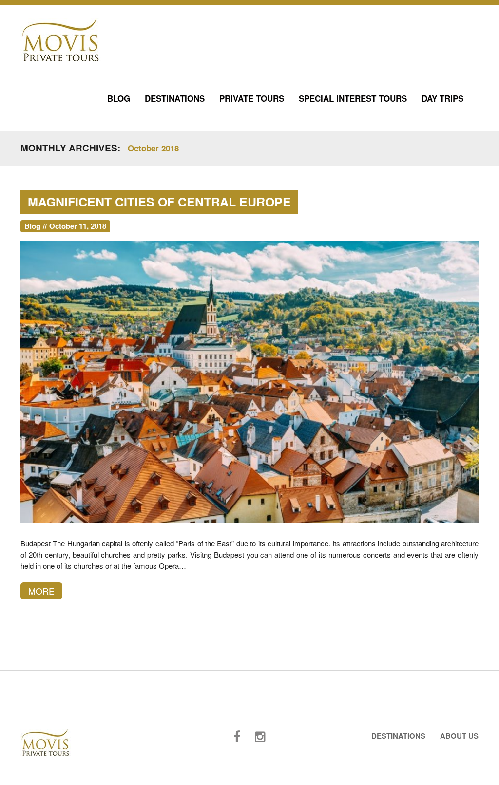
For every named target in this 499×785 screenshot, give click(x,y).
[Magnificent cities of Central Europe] (249, 380)
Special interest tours (353, 98)
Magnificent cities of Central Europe (159, 201)
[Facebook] (237, 736)
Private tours (251, 98)
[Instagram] (260, 736)
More (41, 590)
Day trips (442, 98)
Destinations (175, 98)
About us (459, 735)
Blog (118, 98)
